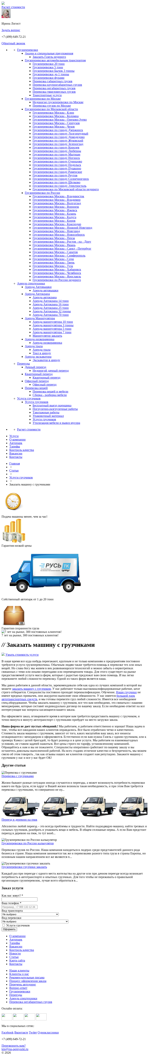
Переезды (23, 363)
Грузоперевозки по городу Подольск (57, 165)
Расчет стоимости (13, 7)
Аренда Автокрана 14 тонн (51, 300)
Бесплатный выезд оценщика (52, 405)
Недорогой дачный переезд (51, 370)
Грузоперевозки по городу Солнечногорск (61, 178)
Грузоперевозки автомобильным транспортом (55, 60)
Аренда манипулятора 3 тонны (53, 325)
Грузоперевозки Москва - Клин (53, 112)
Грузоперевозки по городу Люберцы (57, 151)
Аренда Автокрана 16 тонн (51, 304)
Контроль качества (21, 950)
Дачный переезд (35, 367)
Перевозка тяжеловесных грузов (54, 91)
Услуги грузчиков (29, 398)
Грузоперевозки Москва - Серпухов (56, 123)
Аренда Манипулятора (40, 318)
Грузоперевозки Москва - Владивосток (58, 196)
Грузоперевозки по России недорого (57, 280)
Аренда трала (34, 346)
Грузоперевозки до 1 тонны (51, 74)
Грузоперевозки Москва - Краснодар (57, 224)
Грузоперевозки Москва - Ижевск (55, 210)
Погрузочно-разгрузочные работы (55, 409)
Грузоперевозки (27, 50)
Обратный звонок (13, 43)
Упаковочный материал (48, 416)
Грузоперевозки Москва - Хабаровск (57, 269)
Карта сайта (17, 960)
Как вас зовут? (12, 895)
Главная (14, 463)
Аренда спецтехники (31, 283)
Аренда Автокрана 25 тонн (51, 307)
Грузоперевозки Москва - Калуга (54, 217)
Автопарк (15, 939)
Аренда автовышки (45, 290)
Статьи (14, 470)
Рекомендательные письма (26, 977)
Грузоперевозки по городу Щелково (56, 182)
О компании (17, 936)
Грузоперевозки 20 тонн (49, 63)
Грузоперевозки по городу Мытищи (56, 154)
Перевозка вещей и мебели (50, 391)
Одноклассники (48, 1032)
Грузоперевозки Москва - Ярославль (57, 276)
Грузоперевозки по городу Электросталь (59, 185)
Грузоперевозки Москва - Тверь (53, 262)
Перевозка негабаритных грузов (54, 88)
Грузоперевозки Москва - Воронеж (56, 206)
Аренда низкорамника (39, 339)
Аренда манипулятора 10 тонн (53, 321)
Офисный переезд (37, 381)
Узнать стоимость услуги (22, 654)
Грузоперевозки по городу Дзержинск (58, 130)
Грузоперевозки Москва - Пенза (54, 238)
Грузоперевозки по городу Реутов (55, 175)
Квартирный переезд (39, 374)
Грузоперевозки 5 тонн (48, 67)
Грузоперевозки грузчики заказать (24, 867)
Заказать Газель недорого (49, 56)
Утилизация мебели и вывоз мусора (56, 422)
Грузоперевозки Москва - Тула (53, 266)
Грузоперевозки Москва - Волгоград (57, 203)
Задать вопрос (11, 30)
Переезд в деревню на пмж (19, 819)
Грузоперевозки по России (42, 192)
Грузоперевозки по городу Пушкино (57, 168)
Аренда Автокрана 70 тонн (51, 314)
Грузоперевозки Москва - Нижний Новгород (62, 227)
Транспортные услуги (47, 95)
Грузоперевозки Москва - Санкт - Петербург (62, 248)
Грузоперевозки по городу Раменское (57, 172)
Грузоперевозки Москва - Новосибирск (59, 234)
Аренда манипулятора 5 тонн (52, 328)
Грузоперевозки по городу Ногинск (56, 158)
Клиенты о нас (19, 974)
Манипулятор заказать (47, 335)
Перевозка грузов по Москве (52, 105)
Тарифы (14, 943)
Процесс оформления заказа (27, 981)
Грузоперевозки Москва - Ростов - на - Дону (62, 241)
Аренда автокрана (45, 297)
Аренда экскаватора (38, 356)
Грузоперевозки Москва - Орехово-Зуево (60, 119)
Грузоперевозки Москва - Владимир (57, 199)
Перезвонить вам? (14, 1045)
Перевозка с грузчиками (18, 776)
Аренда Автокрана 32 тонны (52, 311)
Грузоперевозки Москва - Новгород (56, 231)
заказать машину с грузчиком (31, 688)
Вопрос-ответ (18, 988)
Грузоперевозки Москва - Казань (54, 213)
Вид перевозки (11, 917)
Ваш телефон (11, 903)
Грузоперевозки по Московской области (51, 109)
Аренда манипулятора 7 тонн (52, 332)
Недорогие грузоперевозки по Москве (58, 102)
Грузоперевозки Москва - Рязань (54, 245)
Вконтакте (21, 1032)
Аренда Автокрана (37, 294)
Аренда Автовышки (38, 287)
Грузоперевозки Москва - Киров (54, 220)
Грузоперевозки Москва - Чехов (54, 126)
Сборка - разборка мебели (50, 395)
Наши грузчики (126, 692)
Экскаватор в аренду (46, 360)
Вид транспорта (12, 910)
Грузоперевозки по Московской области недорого (66, 189)
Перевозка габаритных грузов (52, 81)
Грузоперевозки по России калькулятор (28, 843)
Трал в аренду (42, 353)
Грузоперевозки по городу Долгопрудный (60, 133)
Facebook (8, 1032)
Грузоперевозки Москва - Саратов (55, 252)
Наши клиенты (19, 970)
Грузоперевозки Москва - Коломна (56, 116)
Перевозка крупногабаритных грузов (57, 84)
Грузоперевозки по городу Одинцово (57, 161)
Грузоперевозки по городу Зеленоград (58, 144)
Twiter (33, 1032)
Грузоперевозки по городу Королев (56, 147)
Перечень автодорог (22, 984)
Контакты (15, 964)
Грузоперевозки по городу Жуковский (58, 140)
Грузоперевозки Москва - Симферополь (59, 255)
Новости (15, 953)
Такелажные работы (46, 412)
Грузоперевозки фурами (48, 77)
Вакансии (15, 946)
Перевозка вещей (36, 388)
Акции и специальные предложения (49, 53)
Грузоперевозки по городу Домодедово (59, 137)
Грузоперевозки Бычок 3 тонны (53, 70)
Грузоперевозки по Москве (43, 98)
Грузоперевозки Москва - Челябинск (57, 273)
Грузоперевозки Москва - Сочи (53, 259)
